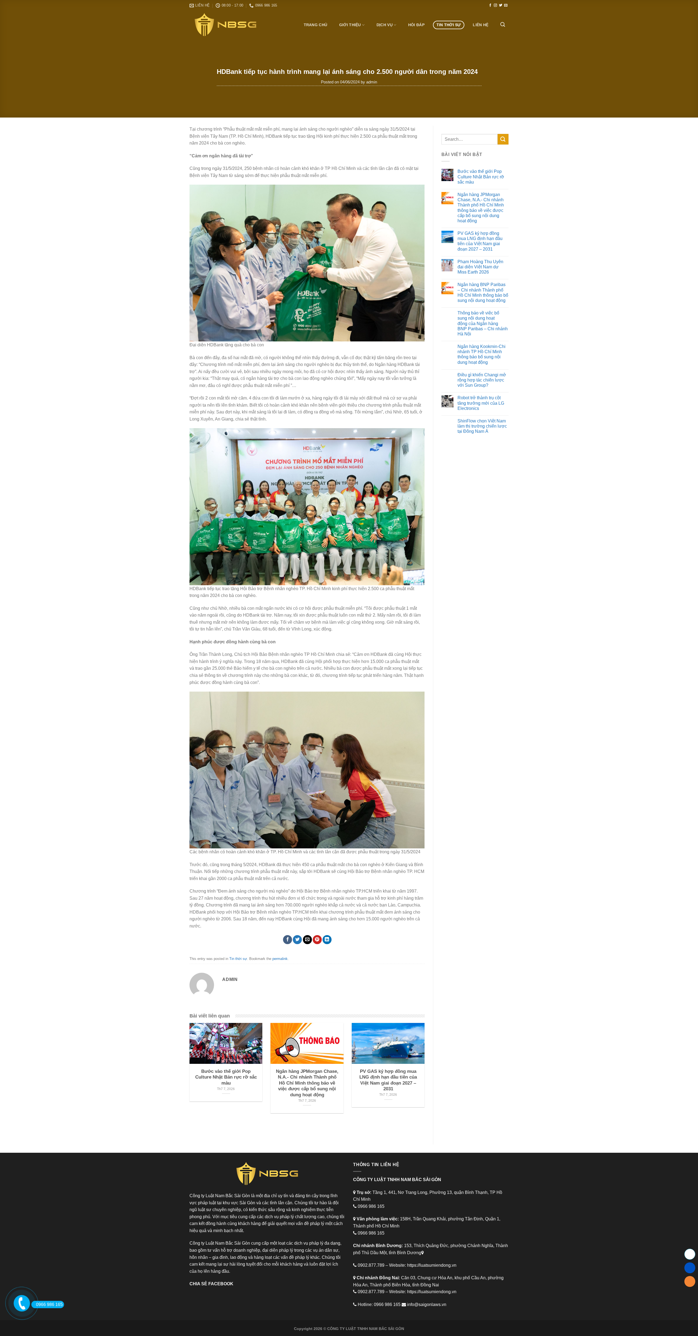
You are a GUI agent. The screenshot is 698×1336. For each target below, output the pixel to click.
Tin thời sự (449, 25)
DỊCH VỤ (385, 25)
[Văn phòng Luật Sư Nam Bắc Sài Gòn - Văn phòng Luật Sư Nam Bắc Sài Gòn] (227, 25)
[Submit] (503, 139)
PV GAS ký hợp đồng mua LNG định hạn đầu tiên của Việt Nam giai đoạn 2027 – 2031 (480, 241)
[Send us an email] (505, 5)
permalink (280, 959)
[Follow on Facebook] (490, 5)
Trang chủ (315, 25)
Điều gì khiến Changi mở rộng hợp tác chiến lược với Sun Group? (482, 380)
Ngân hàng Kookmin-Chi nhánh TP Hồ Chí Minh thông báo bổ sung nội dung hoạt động (482, 354)
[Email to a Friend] (307, 939)
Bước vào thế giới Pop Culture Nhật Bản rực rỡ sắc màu (481, 176)
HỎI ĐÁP (416, 25)
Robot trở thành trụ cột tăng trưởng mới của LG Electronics (481, 402)
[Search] (503, 24)
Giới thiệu (350, 25)
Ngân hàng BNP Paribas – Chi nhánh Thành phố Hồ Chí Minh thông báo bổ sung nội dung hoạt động (483, 292)
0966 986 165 (49, 1304)
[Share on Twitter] (297, 939)
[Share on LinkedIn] (327, 939)
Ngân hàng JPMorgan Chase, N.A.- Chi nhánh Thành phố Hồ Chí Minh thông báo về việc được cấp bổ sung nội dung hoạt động (481, 207)
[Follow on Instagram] (495, 5)
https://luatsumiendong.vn (431, 1265)
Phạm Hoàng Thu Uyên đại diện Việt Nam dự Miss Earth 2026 (480, 266)
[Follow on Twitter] (500, 5)
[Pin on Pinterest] (317, 939)
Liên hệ (480, 25)
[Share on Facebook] (287, 939)
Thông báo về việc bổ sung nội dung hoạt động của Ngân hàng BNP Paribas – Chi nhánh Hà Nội (483, 323)
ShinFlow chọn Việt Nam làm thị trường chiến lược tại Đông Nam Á (482, 426)
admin (371, 82)
